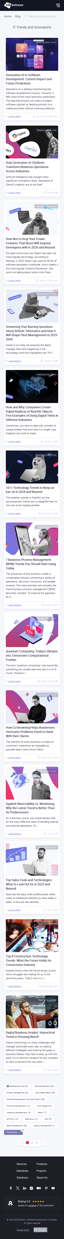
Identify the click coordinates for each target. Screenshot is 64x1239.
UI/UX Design (44, 1106)
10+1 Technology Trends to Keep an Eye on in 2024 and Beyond (30, 490)
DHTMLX (12, 1119)
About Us (42, 1177)
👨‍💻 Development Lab (17, 1086)
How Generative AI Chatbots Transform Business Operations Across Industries (27, 166)
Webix (42, 1112)
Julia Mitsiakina (14, 361)
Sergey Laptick (14, 116)
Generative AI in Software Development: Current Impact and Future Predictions (29, 79)
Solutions (22, 1177)
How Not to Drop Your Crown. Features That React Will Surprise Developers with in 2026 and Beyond (30, 243)
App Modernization (45, 1092)
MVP (48, 1119)
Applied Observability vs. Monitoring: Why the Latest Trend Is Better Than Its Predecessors (30, 808)
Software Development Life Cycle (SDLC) (26, 1099)
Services (22, 1164)
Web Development (44, 1086)
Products (42, 1164)
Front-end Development (18, 1106)
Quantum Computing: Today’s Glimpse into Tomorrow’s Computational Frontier (32, 655)
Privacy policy (23, 1229)
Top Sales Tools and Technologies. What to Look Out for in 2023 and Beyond (29, 884)
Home (7, 16)
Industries (22, 1171)
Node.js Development (44, 1125)
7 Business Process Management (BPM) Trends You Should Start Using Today (31, 564)
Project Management (18, 1092)
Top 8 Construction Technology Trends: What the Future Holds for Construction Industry (28, 960)
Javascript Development (19, 1112)
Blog (18, 16)
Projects (41, 1171)
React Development (17, 1125)
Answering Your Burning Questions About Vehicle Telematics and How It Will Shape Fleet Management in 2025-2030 (32, 333)
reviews (32, 1205)
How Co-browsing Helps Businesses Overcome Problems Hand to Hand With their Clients (30, 731)
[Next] (44, 1142)
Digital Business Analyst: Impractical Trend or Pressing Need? (30, 1034)
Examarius (31, 1119)
